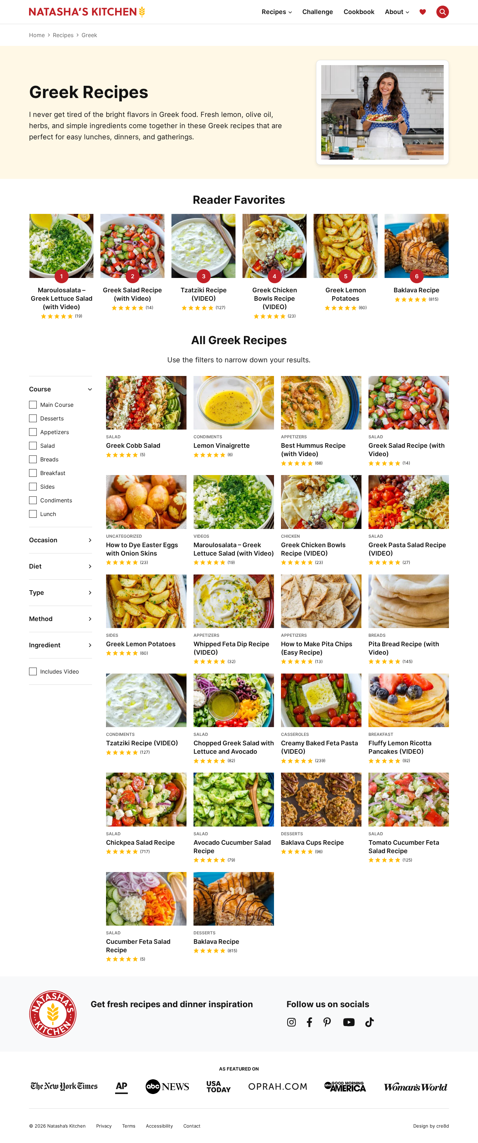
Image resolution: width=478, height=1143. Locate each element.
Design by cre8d (431, 1126)
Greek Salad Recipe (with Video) (132, 294)
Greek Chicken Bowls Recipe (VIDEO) (274, 298)
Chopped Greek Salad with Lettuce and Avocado (234, 747)
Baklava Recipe (417, 290)
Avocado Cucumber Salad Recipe (232, 847)
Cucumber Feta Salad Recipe (138, 946)
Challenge (317, 11)
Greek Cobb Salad (133, 445)
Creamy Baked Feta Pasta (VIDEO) (319, 747)
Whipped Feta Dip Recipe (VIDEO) (231, 648)
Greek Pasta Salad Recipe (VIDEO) (407, 549)
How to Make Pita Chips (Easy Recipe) (316, 648)
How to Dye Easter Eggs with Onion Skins (142, 549)
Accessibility (159, 1126)
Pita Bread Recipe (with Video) (403, 648)
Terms (128, 1126)
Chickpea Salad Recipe (140, 842)
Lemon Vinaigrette (222, 445)
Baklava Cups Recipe (312, 842)
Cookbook (359, 11)
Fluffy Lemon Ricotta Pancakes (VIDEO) (399, 747)
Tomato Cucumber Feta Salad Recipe (403, 847)
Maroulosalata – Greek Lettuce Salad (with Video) (61, 298)
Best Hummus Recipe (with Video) (313, 450)
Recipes (274, 11)
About (394, 11)
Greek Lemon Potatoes (345, 294)
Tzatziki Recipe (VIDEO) (204, 294)
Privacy (104, 1126)
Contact (192, 1126)
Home (37, 35)
